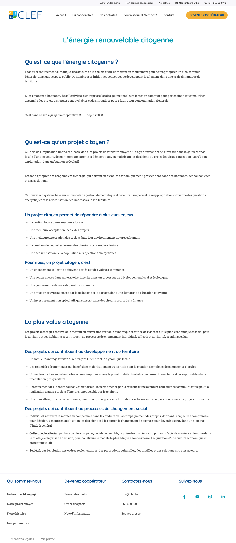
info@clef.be (130, 494)
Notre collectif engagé (21, 494)
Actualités (164, 2)
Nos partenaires (18, 523)
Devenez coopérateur (207, 15)
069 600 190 (129, 504)
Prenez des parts (75, 494)
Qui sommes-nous (24, 481)
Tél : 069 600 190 (216, 2)
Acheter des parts (110, 2)
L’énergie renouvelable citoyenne (118, 39)
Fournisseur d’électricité (140, 15)
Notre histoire (16, 513)
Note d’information (77, 513)
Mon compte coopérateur (139, 2)
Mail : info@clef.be (188, 2)
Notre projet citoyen (20, 504)
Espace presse (131, 513)
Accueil (61, 15)
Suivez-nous (190, 481)
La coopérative (82, 15)
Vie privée (48, 539)
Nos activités (108, 15)
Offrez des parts (74, 504)
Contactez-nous (137, 481)
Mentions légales (22, 539)
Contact (169, 15)
